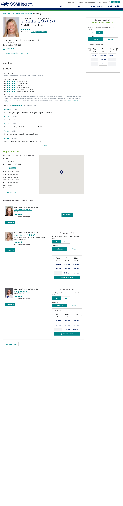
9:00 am (67, 325)
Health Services (97, 6)
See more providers (11, 344)
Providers (11, 14)
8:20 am (67, 269)
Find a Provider (114, 6)
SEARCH (115, 2)
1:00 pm (58, 269)
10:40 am (58, 264)
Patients (62, 6)
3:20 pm (94, 55)
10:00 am (58, 321)
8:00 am (67, 264)
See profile (10, 222)
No (57, 242)
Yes (65, 242)
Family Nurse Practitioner (24, 14)
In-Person (59, 249)
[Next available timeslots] (81, 259)
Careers (99, 2)
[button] (11, 53)
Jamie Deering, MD (23, 209)
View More (44, 145)
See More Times (68, 277)
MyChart (80, 2)
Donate (105, 2)
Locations (79, 6)
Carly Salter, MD (22, 291)
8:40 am (67, 321)
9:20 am (76, 273)
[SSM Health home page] (17, 4)
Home (5, 14)
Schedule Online (90, 2)
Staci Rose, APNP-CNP (24, 235)
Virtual (74, 249)
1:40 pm (111, 55)
